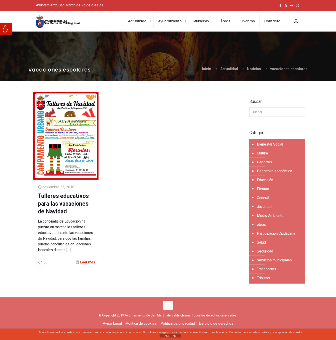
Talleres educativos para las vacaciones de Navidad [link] (63, 204)
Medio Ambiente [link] (270, 215)
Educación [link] (265, 180)
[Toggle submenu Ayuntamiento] (185, 21)
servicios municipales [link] (274, 260)
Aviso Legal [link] (112, 323)
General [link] (263, 198)
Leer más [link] (87, 262)
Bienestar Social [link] (270, 144)
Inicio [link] (206, 69)
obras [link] (261, 224)
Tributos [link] (263, 278)
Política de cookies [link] (141, 323)
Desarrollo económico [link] (274, 171)
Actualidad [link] (229, 69)
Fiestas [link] (263, 189)
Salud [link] (261, 242)
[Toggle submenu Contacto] (284, 21)
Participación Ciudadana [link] (276, 233)
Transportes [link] (266, 269)
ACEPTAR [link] (170, 336)
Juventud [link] (264, 207)
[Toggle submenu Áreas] (234, 21)
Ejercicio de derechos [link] (216, 323)
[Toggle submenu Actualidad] (150, 21)
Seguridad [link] (265, 251)
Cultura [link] (262, 153)
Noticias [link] (254, 69)
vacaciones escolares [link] (288, 69)
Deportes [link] (264, 162)
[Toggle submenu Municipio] (212, 21)
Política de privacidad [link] (177, 323)
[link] (6, 29)
